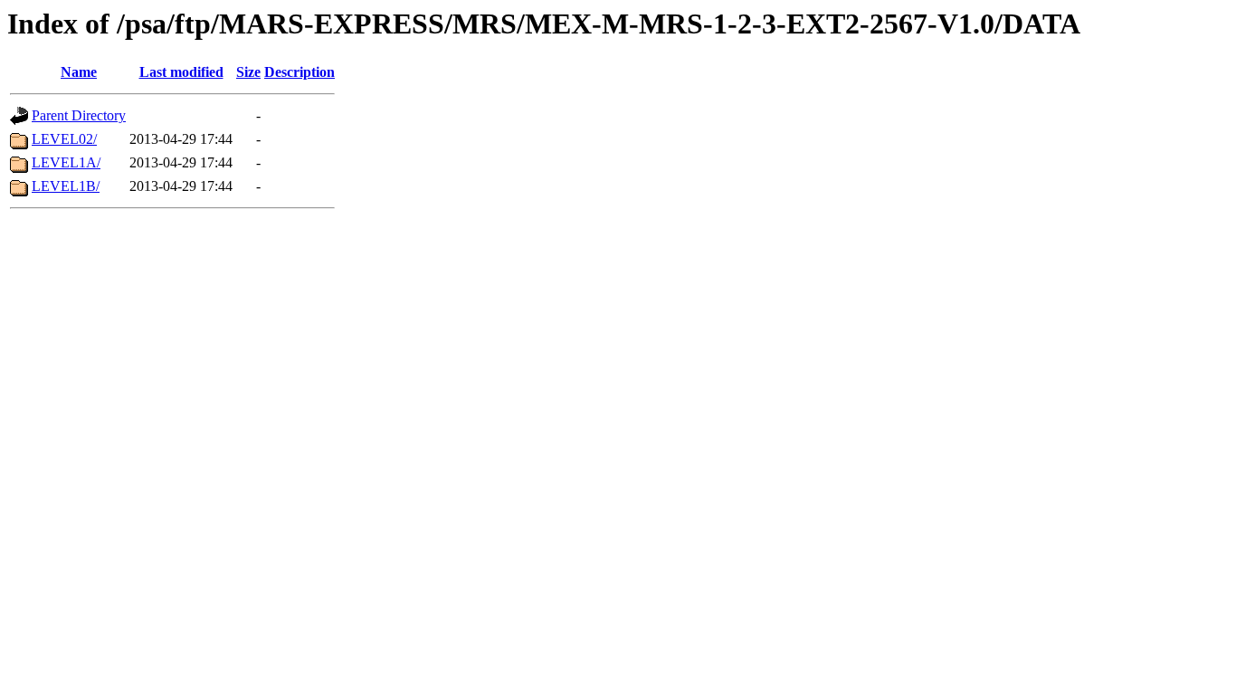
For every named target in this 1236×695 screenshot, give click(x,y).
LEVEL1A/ (66, 162)
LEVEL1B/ (66, 186)
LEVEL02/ (64, 139)
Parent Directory (79, 115)
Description (299, 72)
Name (79, 72)
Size (248, 72)
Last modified (181, 72)
